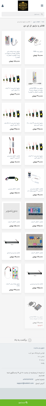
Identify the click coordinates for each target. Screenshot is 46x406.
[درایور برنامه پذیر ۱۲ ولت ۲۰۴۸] (11, 273)
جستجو (22, 402)
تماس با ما (41, 357)
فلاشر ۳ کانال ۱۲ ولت (14, 222)
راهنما (42, 363)
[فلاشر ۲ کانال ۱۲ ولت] (34, 211)
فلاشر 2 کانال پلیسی (14, 189)
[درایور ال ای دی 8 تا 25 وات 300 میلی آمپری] (11, 112)
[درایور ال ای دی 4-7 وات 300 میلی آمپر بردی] (34, 112)
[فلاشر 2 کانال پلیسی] (11, 178)
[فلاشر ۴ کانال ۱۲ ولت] (34, 242)
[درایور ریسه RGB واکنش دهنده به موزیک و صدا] (34, 306)
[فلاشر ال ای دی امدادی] (11, 242)
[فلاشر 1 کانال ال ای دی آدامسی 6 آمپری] (11, 145)
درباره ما (41, 360)
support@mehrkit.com (25, 383)
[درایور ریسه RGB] (34, 41)
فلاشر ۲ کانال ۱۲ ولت (37, 222)
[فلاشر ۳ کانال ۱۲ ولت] (11, 211)
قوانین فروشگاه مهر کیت (36, 353)
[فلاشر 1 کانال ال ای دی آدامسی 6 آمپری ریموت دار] (34, 178)
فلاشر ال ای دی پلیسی (36, 284)
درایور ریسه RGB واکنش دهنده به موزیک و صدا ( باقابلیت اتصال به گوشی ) (35, 90)
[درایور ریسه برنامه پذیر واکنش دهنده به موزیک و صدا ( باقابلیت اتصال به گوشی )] (11, 41)
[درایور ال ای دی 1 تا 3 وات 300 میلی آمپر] (11, 77)
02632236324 (28, 379)
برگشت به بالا (20, 340)
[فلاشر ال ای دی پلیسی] (34, 273)
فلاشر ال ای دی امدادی (13, 253)
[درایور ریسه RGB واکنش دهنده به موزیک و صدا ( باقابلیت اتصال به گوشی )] (34, 77)
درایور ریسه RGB (38, 51)
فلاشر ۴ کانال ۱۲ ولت (37, 253)
